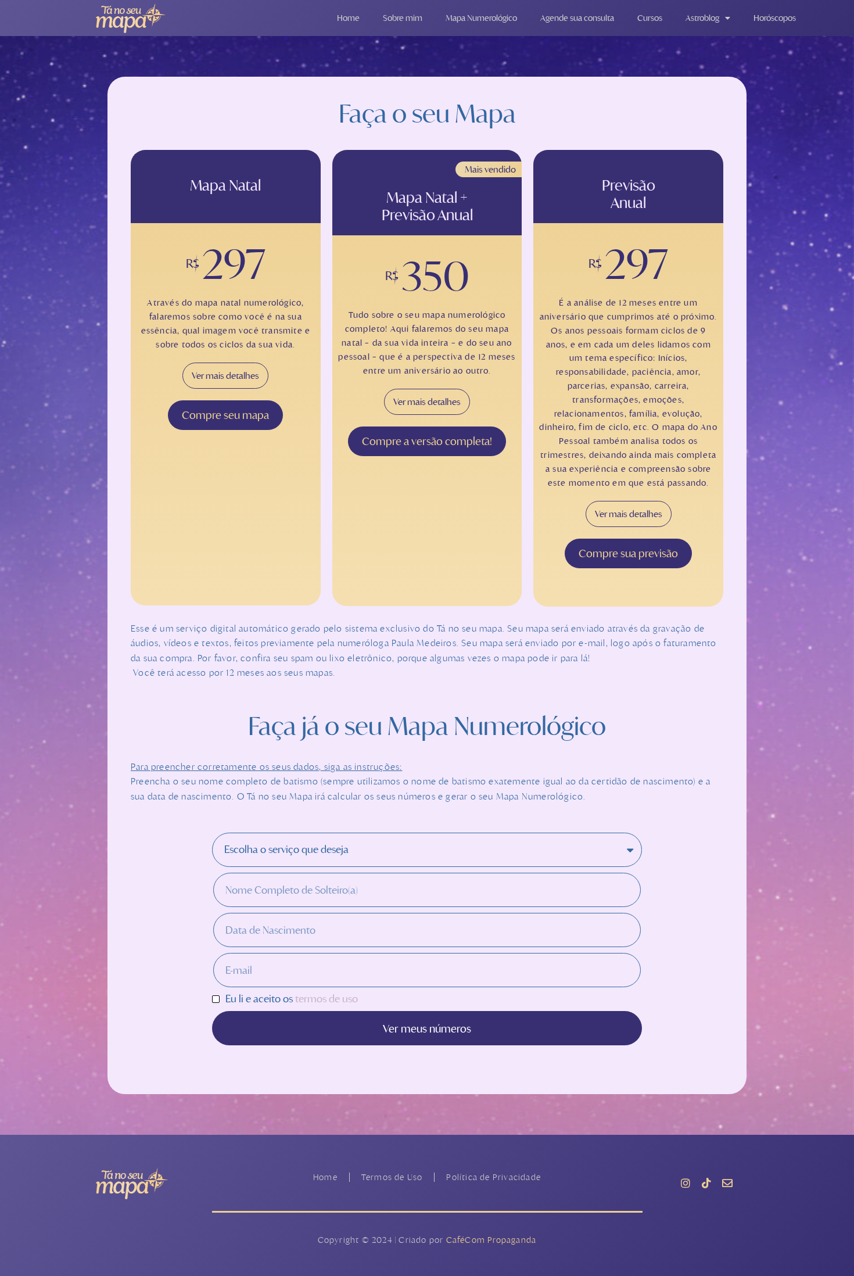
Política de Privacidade (493, 1176)
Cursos (649, 17)
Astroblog (702, 17)
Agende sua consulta (577, 17)
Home (348, 17)
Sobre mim (402, 17)
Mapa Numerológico (481, 17)
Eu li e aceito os (291, 999)
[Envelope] (727, 1183)
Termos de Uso (392, 1176)
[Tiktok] (706, 1183)
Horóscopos (774, 17)
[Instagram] (685, 1183)
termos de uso (326, 998)
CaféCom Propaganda (491, 1239)
